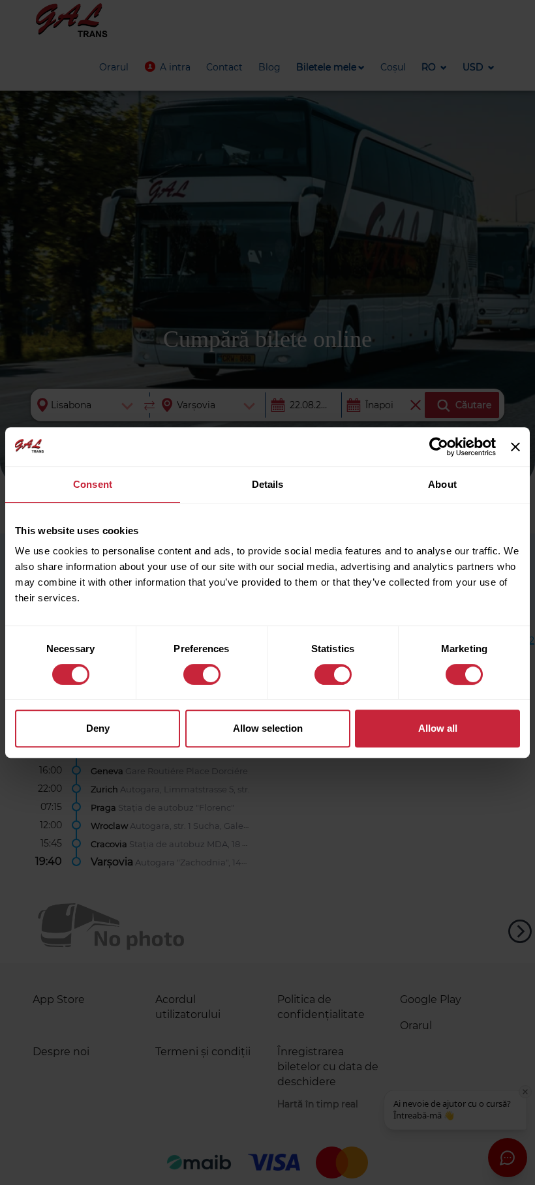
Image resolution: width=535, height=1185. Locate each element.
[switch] (202, 674)
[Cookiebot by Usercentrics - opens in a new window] (439, 447)
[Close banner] (515, 446)
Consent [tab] (92, 484)
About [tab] (442, 484)
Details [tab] (268, 484)
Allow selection (268, 728)
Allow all (437, 728)
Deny (98, 728)
